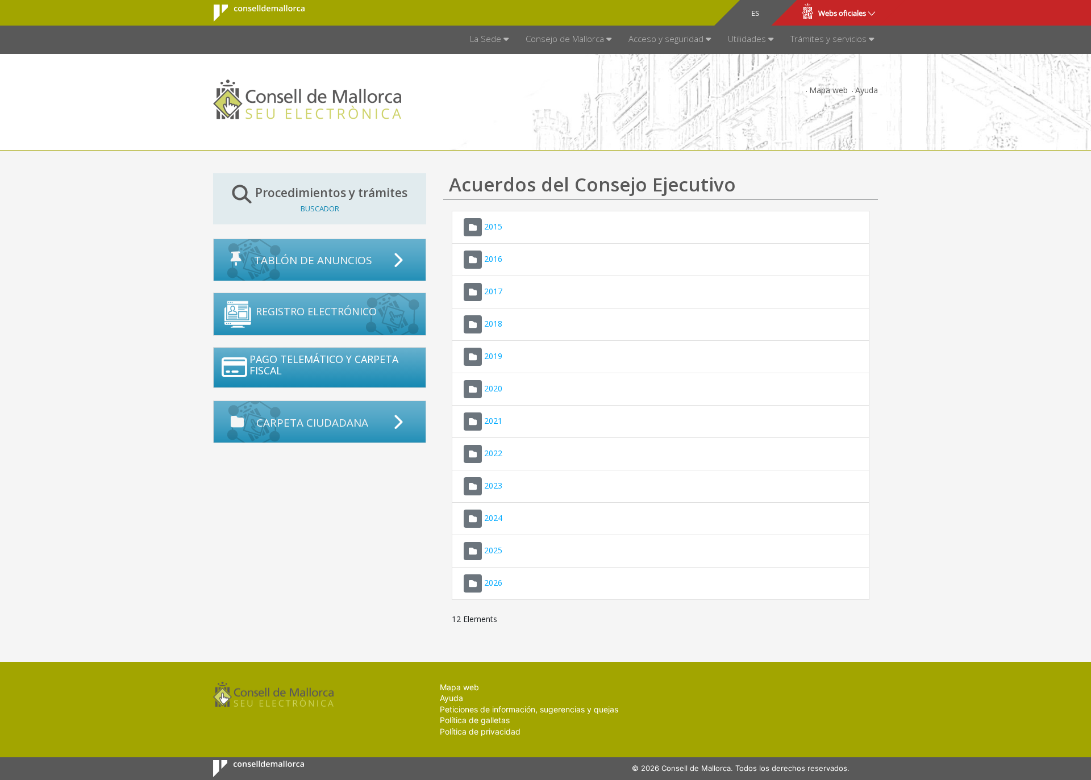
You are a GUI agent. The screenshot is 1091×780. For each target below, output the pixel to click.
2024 (493, 517)
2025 (493, 549)
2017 (493, 290)
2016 (493, 258)
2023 (493, 484)
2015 (493, 225)
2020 (493, 387)
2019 (493, 355)
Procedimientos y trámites (331, 199)
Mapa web (828, 90)
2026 (493, 582)
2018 (493, 323)
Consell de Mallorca (252, 13)
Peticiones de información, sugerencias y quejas (529, 709)
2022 (493, 452)
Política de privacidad (480, 731)
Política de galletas (475, 720)
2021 (493, 420)
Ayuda (866, 90)
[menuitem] (489, 40)
